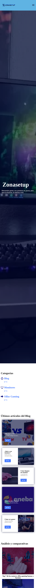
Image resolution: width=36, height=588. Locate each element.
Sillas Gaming (11, 396)
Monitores (9, 387)
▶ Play (5, 381)
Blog (6, 378)
